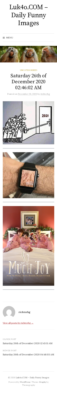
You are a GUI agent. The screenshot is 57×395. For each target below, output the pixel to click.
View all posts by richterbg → (18, 323)
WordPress (25, 382)
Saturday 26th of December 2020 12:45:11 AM (27, 343)
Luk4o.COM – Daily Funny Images (28, 15)
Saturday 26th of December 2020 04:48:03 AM (28, 354)
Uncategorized (28, 70)
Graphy (42, 382)
